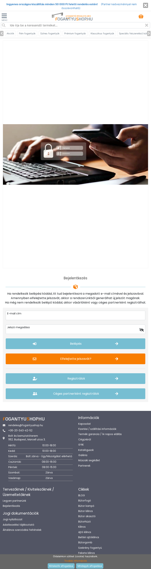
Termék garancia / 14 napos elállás (100, 434)
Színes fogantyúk (49, 33)
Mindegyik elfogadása (90, 566)
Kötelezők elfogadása (61, 566)
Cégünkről (84, 439)
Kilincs (82, 527)
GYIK (81, 444)
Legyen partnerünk (14, 501)
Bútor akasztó (87, 516)
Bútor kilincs (85, 511)
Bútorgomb (85, 542)
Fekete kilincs (86, 553)
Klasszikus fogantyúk (102, 33)
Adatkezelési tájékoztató (18, 525)
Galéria (82, 455)
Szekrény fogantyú (90, 548)
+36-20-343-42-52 (20, 430)
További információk (75, 560)
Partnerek (84, 466)
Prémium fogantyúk (75, 33)
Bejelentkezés (11, 506)
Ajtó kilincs (84, 532)
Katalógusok (86, 450)
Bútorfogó (84, 500)
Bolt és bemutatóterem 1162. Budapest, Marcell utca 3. (26, 437)
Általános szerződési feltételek (22, 530)
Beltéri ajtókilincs (88, 537)
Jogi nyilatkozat (12, 519)
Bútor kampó (86, 506)
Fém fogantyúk (27, 33)
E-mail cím (14, 313)
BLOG (81, 495)
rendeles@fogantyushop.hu (25, 425)
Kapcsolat (84, 424)
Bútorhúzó (84, 521)
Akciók (10, 33)
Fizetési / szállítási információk (97, 429)
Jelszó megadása (18, 327)
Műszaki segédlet (89, 460)
